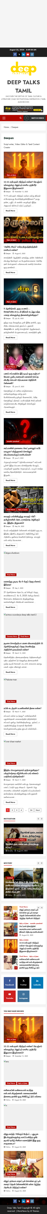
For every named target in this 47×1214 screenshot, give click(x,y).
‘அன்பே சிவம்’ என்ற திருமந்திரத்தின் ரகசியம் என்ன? (23, 230)
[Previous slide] (38, 818)
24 (31, 810)
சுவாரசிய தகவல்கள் (13, 441)
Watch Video (37, 118)
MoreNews (22, 1211)
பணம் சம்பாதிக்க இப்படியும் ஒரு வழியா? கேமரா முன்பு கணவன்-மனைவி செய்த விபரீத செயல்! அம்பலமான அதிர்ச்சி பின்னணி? (23, 356)
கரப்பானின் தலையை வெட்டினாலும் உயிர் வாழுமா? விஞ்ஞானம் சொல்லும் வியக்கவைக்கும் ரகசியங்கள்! (23, 431)
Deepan (8, 192)
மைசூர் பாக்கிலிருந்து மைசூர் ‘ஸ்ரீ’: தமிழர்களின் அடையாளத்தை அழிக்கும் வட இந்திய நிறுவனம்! (23, 499)
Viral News (11, 367)
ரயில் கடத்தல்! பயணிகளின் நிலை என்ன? (23, 691)
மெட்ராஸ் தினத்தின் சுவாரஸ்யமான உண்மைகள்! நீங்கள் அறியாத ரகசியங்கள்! (11, 929)
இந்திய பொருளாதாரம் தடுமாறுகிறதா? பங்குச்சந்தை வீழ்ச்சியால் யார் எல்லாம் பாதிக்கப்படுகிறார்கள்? (23, 753)
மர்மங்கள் (10, 878)
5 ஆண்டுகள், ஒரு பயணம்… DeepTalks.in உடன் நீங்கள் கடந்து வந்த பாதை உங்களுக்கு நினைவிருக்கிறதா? (23, 291)
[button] (4, 118)
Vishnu (10, 895)
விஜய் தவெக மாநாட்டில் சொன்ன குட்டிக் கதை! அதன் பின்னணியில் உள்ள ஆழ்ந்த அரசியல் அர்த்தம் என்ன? (11, 913)
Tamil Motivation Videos (16, 840)
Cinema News (12, 636)
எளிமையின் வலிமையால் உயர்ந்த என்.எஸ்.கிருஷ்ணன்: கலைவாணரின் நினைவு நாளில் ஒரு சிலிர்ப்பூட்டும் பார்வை (11, 962)
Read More (11, 211)
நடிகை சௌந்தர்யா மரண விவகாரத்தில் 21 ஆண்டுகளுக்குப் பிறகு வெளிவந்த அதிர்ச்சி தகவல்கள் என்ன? (23, 626)
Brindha (10, 851)
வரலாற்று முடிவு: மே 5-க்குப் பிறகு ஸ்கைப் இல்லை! (23, 564)
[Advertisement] (23, 24)
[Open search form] (21, 118)
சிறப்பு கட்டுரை (11, 175)
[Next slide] (41, 818)
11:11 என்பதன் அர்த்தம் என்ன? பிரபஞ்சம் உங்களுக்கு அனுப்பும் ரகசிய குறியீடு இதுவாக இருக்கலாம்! (23, 165)
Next (38, 810)
